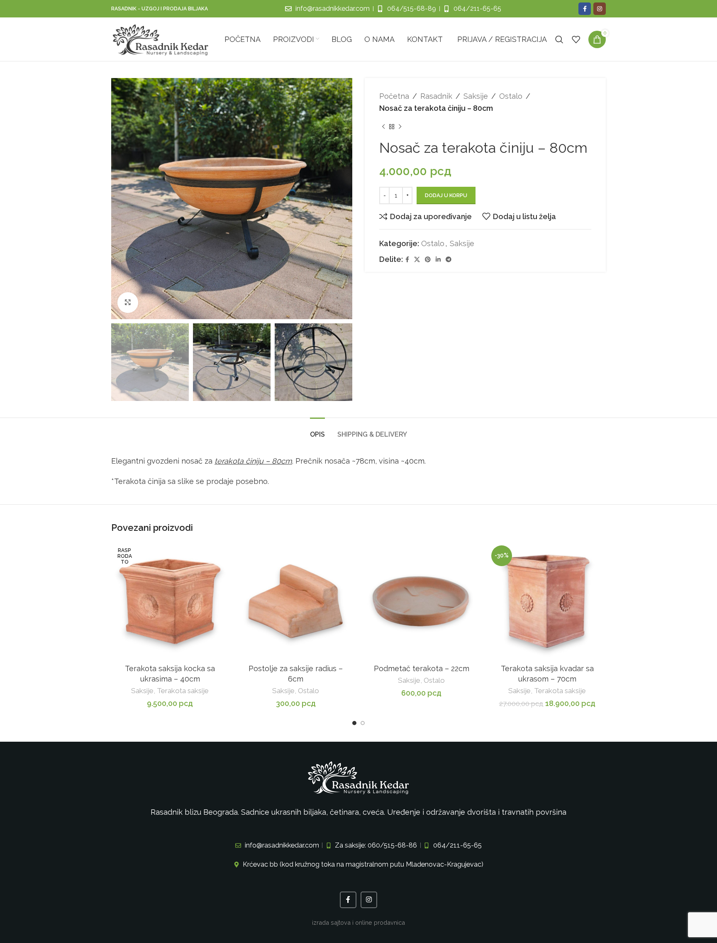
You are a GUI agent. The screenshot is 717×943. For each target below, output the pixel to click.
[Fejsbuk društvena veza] (584, 8)
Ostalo (510, 96)
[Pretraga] (559, 39)
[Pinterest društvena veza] (427, 259)
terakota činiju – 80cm (253, 461)
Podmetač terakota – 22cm (421, 668)
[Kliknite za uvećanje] (127, 302)
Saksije (475, 96)
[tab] (317, 430)
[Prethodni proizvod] (383, 127)
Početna (394, 96)
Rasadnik (436, 96)
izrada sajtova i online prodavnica (358, 922)
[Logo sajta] (160, 38)
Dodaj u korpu (446, 195)
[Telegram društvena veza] (448, 259)
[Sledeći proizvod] (400, 127)
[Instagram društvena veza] (599, 8)
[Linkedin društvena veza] (438, 259)
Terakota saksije (183, 690)
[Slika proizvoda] (170, 601)
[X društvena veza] (417, 259)
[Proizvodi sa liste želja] (576, 39)
